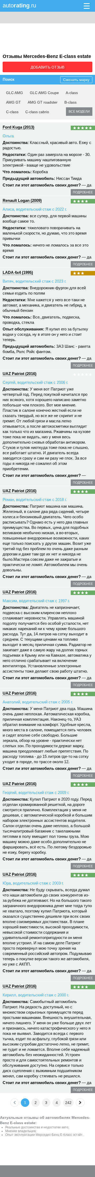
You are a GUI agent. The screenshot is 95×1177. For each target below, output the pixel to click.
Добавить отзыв (47, 67)
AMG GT (13, 102)
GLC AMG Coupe (44, 93)
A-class (72, 93)
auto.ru (19, 5)
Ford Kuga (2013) (18, 127)
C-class (12, 112)
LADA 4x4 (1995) (18, 272)
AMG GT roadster (43, 102)
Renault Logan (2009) (22, 200)
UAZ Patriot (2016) (19, 373)
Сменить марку (76, 80)
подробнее (83, 192)
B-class (70, 102)
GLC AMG (14, 93)
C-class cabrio (37, 112)
